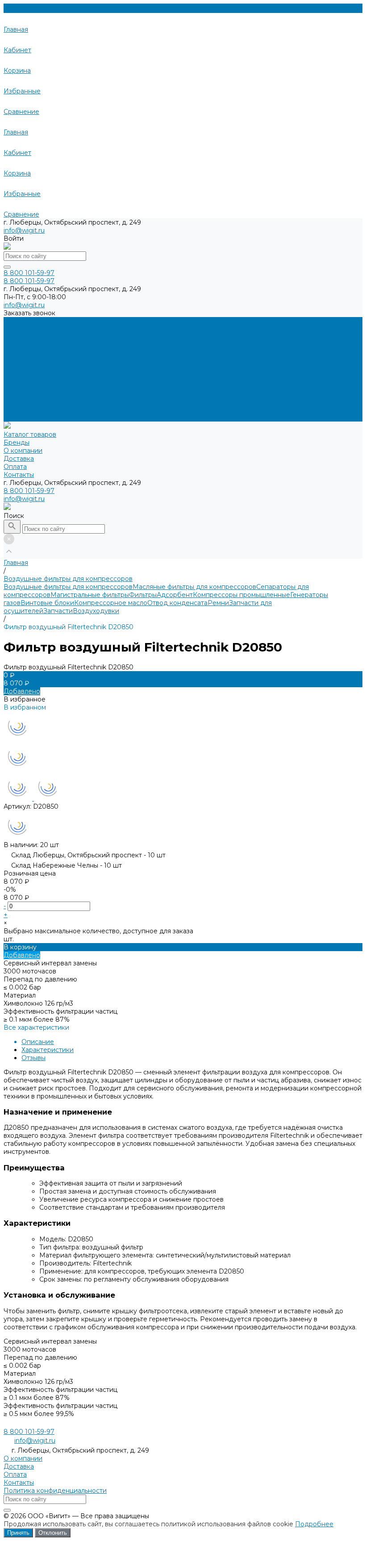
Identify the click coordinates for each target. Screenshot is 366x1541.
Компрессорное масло (110, 603)
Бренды (16, 385)
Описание (37, 1042)
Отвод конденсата (177, 603)
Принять (18, 1532)
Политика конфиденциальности (55, 1491)
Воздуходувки (96, 611)
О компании (23, 393)
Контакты (19, 417)
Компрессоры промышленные (241, 595)
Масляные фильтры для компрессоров (194, 587)
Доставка (19, 401)
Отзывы (33, 1058)
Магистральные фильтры (89, 595)
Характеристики (47, 1050)
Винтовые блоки (47, 603)
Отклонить (52, 1532)
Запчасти (58, 611)
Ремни (218, 603)
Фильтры (143, 595)
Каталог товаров (30, 377)
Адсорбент (175, 595)
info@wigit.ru (24, 230)
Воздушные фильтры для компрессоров (68, 587)
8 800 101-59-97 (29, 491)
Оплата (15, 409)
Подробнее (314, 1524)
